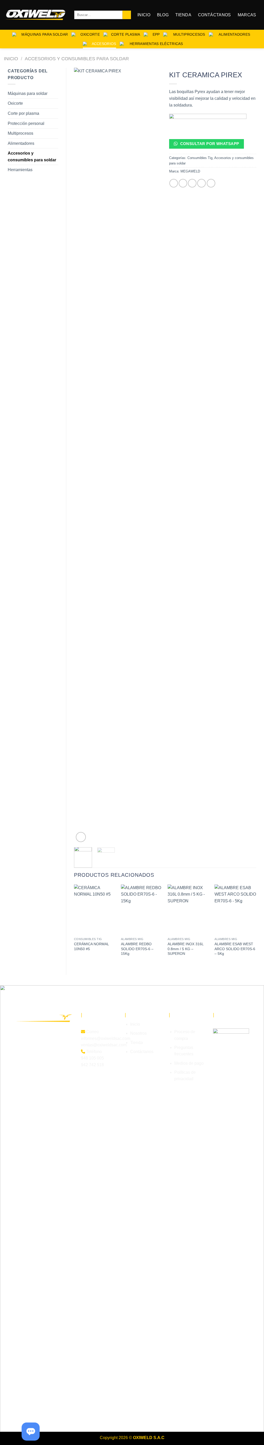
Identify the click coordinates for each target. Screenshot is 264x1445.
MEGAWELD (190, 171)
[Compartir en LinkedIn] (211, 183)
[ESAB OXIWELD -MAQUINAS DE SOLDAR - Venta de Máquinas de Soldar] (35, 15)
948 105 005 (92, 1058)
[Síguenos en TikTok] (39, 1049)
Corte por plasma (23, 113)
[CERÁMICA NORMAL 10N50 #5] (95, 909)
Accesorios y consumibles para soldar (77, 58)
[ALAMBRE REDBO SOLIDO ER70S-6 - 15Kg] (142, 909)
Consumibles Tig (199, 158)
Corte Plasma (125, 34)
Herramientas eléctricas (155, 44)
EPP (155, 34)
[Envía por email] (192, 183)
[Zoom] (81, 837)
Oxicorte (89, 34)
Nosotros (138, 1033)
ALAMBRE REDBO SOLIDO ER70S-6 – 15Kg (137, 949)
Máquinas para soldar (43, 34)
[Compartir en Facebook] (173, 183)
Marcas (247, 15)
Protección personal (26, 123)
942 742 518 (92, 1065)
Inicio (143, 15)
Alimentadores (233, 34)
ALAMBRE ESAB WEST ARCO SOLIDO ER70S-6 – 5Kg (234, 949)
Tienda (183, 15)
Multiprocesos (188, 34)
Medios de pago (189, 1063)
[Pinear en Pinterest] (201, 183)
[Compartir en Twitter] (183, 183)
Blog (163, 15)
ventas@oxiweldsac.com (104, 1045)
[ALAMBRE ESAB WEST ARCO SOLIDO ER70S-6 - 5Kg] (235, 909)
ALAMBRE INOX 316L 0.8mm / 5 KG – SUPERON (185, 949)
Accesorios (103, 44)
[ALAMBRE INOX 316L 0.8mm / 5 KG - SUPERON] (188, 909)
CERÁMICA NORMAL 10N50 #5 (91, 946)
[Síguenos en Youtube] (48, 1049)
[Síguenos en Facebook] (19, 1049)
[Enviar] (126, 15)
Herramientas (20, 170)
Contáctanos (214, 15)
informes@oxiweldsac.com (105, 1038)
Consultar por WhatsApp (209, 144)
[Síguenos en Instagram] (29, 1049)
